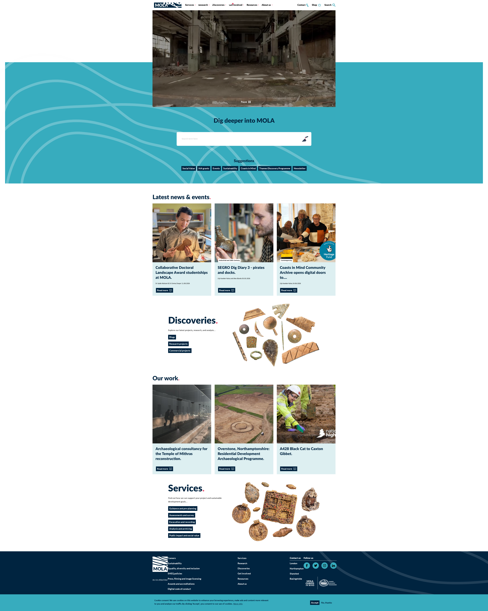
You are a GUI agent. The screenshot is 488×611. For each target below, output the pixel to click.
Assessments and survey (181, 515)
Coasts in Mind (248, 168)
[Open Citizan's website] (311, 584)
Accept (314, 602)
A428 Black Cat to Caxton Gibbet (301, 451)
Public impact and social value (184, 535)
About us (242, 583)
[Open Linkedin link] (333, 565)
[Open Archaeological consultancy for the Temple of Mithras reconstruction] (181, 414)
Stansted (294, 573)
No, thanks (326, 602)
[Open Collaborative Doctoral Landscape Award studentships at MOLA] (181, 232)
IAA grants (203, 168)
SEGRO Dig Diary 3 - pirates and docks (241, 270)
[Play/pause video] (244, 102)
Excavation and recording (182, 522)
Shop (314, 5)
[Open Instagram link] (324, 565)
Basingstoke (296, 578)
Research (242, 563)
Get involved (244, 573)
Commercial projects (179, 350)
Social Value (188, 168)
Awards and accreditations (181, 583)
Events (216, 168)
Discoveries (244, 568)
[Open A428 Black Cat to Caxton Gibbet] (306, 414)
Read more (162, 290)
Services (242, 558)
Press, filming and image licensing (184, 578)
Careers (172, 558)
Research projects (178, 344)
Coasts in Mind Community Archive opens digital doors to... (303, 273)
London (293, 563)
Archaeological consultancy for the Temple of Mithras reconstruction (181, 454)
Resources (243, 578)
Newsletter (300, 168)
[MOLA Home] (160, 567)
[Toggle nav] (153, 5)
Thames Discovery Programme (274, 168)
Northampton (297, 568)
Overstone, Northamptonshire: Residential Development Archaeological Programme (244, 454)
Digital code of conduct (179, 589)
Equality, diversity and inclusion (184, 568)
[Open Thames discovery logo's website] (327, 583)
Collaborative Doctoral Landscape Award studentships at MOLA (182, 273)
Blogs (172, 337)
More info (238, 604)
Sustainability (230, 168)
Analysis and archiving (180, 528)
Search (327, 5)
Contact (301, 5)
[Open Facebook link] (307, 565)
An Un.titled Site (159, 580)
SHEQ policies (175, 573)
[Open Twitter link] (315, 565)
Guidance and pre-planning (182, 508)
